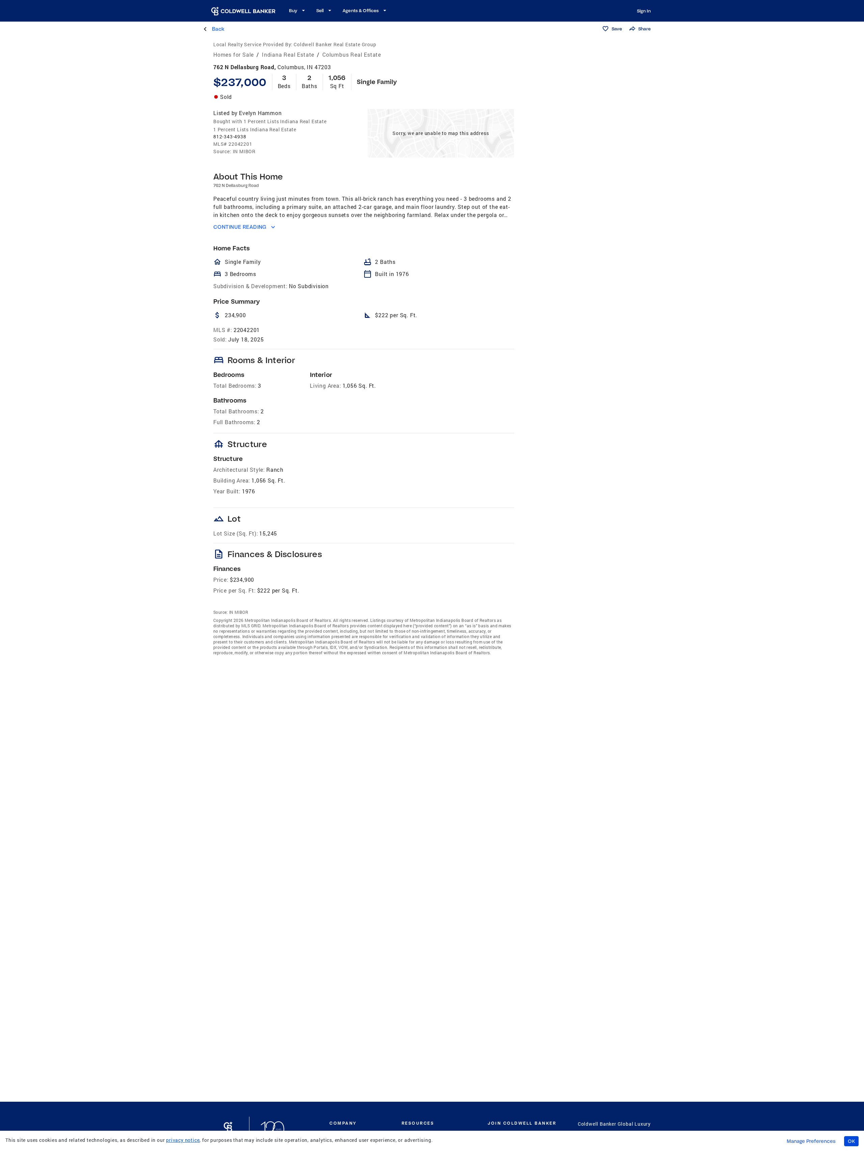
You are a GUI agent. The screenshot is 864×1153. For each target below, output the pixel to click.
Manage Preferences (811, 1141)
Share (644, 28)
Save (617, 28)
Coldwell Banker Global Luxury (614, 1124)
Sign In (644, 10)
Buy (293, 10)
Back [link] (218, 29)
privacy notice (182, 1140)
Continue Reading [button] (240, 227)
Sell (320, 10)
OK (851, 1141)
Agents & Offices (361, 10)
